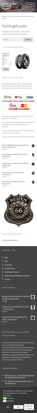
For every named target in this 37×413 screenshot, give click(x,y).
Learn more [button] (7, 395)
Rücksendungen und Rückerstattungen (17, 275)
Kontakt (7, 279)
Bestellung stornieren (12, 272)
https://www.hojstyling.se (10, 240)
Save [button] (18, 407)
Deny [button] (8, 407)
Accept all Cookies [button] (29, 407)
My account (8, 265)
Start (5, 16)
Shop (6, 257)
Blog (6, 261)
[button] (5, 398)
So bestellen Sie (10, 268)
